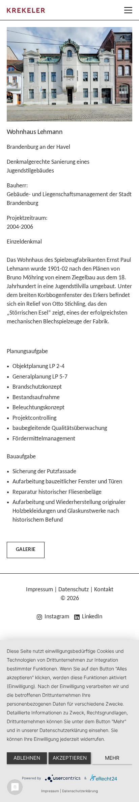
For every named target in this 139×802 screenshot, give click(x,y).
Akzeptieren (70, 758)
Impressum (39, 590)
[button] (128, 10)
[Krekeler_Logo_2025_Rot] (26, 10)
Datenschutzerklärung (80, 791)
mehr (112, 758)
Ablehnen (26, 758)
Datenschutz (73, 590)
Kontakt (103, 590)
